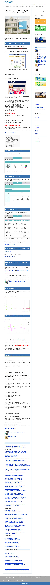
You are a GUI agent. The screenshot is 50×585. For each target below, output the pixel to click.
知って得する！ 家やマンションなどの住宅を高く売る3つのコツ (14, 493)
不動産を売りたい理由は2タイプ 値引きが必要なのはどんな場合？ (14, 522)
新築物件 (36, 130)
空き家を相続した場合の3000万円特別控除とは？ (12, 542)
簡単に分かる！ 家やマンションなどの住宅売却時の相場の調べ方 (14, 494)
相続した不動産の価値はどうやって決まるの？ (11, 538)
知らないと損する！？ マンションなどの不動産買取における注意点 (14, 563)
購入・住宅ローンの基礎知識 (39, 107)
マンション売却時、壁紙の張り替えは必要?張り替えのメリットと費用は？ (15, 532)
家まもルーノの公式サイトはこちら (10, 244)
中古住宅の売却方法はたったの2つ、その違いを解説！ (12, 470)
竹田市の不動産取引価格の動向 (9, 141)
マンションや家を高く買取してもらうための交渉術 (12, 557)
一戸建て (17, 182)
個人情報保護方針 (37, 577)
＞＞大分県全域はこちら (8, 251)
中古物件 (36, 131)
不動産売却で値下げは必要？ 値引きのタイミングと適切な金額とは (14, 521)
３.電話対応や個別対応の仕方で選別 (11, 146)
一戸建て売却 (37, 117)
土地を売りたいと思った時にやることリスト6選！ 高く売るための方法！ (15, 487)
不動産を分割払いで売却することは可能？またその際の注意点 (13, 501)
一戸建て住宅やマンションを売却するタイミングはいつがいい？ (13, 517)
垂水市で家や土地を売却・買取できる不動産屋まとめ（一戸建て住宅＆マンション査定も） (17, 569)
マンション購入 (37, 125)
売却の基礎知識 (16, 4)
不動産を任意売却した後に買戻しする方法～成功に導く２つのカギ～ (14, 498)
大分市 (5, 270)
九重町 (5, 271)
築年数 (22, 220)
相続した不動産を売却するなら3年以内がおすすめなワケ (12, 546)
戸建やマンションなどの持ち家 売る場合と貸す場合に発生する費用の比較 (15, 472)
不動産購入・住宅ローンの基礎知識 (38, 576)
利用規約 (31, 577)
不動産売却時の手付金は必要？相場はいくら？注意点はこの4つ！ (14, 529)
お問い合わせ (44, 577)
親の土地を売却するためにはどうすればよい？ (11, 545)
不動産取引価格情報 (14, 154)
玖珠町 (24, 270)
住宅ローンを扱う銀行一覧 (42, 4)
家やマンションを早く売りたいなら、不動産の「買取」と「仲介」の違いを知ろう (16, 452)
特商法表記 (26, 577)
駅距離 (28, 220)
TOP (6, 6)
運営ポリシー (20, 577)
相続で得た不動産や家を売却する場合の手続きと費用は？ (12, 543)
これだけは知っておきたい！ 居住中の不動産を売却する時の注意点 (14, 475)
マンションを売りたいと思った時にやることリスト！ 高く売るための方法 (15, 485)
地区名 (8, 220)
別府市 (9, 270)
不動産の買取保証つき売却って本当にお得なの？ (11, 556)
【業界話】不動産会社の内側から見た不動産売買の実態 (12, 446)
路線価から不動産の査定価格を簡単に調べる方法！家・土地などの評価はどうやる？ (16, 514)
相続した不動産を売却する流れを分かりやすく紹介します (12, 539)
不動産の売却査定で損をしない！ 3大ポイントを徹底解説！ (13, 483)
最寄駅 (25, 220)
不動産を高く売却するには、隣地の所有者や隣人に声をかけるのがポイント (15, 504)
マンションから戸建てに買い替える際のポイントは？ (12, 505)
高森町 (27, 270)
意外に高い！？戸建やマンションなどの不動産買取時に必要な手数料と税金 (15, 564)
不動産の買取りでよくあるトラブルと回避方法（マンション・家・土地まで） (15, 559)
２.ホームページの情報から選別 (10, 145)
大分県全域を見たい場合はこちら (9, 273)
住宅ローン (36, 134)
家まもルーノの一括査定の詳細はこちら (10, 132)
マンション (8, 182)
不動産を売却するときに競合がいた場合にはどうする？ (12, 526)
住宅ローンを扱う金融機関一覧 (40, 109)
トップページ (7, 4)
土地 (25, 182)
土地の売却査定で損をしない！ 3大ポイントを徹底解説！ (12, 482)
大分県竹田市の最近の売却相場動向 (9, 136)
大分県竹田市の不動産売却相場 (9, 137)
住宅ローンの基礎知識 (34, 4)
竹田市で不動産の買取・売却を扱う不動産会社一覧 (12, 139)
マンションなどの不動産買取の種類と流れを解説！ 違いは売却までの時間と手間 (16, 561)
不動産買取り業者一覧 (25, 4)
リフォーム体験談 (37, 141)
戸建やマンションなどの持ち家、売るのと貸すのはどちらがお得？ (14, 518)
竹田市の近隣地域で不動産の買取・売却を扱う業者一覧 (12, 140)
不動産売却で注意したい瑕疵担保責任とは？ (11, 533)
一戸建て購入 (37, 127)
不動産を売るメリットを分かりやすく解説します (11, 456)
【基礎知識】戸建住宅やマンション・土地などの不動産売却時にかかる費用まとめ (16, 464)
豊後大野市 (13, 270)
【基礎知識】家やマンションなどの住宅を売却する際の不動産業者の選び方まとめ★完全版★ (17, 469)
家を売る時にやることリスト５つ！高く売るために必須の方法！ (13, 486)
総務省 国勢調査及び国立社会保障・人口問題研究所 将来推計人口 (20, 340)
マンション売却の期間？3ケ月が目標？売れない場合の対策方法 (13, 530)
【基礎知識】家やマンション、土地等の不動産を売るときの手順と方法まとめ (15, 460)
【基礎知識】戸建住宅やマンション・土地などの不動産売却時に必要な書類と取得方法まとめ (17, 465)
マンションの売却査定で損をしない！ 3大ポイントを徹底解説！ (13, 479)
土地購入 (36, 128)
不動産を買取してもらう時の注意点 (10, 553)
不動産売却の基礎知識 (20, 576)
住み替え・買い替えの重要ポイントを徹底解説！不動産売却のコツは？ (14, 502)
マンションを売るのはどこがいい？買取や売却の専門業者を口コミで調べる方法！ (16, 490)
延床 (19, 220)
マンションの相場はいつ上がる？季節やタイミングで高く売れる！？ (14, 511)
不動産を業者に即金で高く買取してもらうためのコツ (12, 489)
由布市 (18, 270)
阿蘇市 (21, 270)
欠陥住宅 (36, 133)
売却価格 (13, 220)
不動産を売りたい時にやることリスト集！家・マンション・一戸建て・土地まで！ (16, 451)
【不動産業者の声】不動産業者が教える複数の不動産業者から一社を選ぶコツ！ (15, 447)
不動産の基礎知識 (12, 576)
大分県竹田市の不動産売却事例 (9, 138)
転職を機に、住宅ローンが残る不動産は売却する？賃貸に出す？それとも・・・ (15, 525)
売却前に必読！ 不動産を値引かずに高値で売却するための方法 (13, 478)
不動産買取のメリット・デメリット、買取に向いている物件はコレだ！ (14, 560)
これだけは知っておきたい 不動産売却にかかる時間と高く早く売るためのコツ (15, 497)
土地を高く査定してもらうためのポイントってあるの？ (12, 515)
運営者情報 (14, 577)
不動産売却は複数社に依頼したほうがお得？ (11, 510)
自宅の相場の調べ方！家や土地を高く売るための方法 (12, 455)
